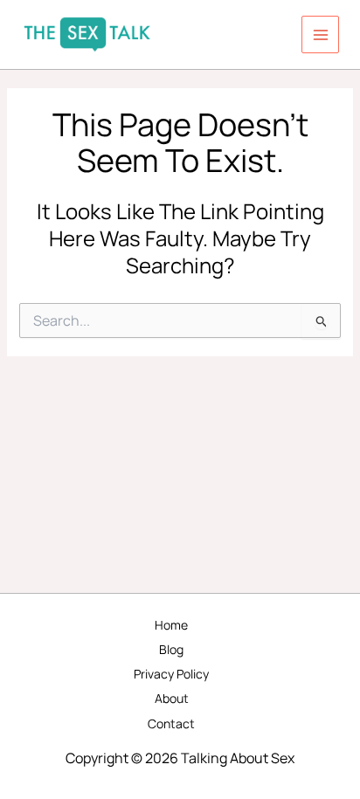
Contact (171, 723)
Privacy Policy (171, 673)
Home (171, 624)
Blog (171, 649)
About (172, 698)
